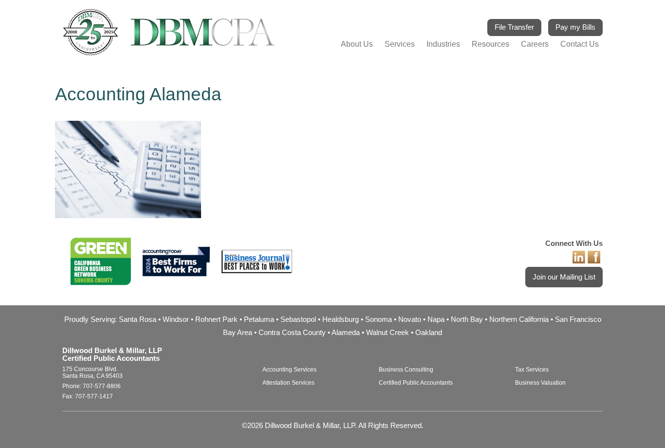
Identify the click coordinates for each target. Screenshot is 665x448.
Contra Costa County (292, 332)
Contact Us (579, 43)
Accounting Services (289, 369)
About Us (357, 43)
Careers (535, 43)
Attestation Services (288, 382)
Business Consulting (406, 369)
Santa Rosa (137, 319)
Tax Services (532, 369)
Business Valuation (540, 382)
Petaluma (259, 319)
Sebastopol (298, 319)
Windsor (176, 319)
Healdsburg (340, 319)
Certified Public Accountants (416, 382)
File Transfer (514, 27)
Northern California (519, 319)
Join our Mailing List (564, 277)
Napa (435, 319)
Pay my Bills (575, 27)
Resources (490, 43)
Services (400, 43)
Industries (443, 43)
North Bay (467, 319)
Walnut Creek (387, 332)
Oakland (428, 332)
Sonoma (378, 319)
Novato (409, 319)
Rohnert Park (216, 319)
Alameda (346, 332)
